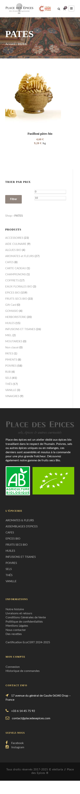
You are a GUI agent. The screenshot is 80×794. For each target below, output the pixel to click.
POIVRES (11, 365)
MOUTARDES (13, 341)
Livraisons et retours (19, 613)
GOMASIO (11, 311)
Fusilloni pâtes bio (40, 133)
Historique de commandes (23, 670)
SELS (8, 378)
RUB (8, 372)
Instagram (17, 747)
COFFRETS (12, 280)
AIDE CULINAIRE (15, 244)
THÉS (8, 384)
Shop (8, 215)
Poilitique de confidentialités (24, 621)
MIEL (8, 335)
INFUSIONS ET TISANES (20, 329)
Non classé (12, 347)
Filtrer (13, 199)
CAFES (9, 262)
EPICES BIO (12, 292)
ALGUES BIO (13, 250)
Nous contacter (16, 629)
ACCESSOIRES (14, 238)
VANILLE (10, 390)
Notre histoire (15, 609)
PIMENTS (11, 359)
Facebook (17, 743)
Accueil (10, 44)
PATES (9, 353)
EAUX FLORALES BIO (18, 286)
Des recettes (14, 634)
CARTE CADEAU (15, 268)
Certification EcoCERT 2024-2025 (28, 642)
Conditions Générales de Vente (26, 617)
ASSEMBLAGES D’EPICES (22, 526)
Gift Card (10, 305)
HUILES (10, 323)
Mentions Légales (17, 625)
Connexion (13, 666)
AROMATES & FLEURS (20, 520)
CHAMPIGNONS (15, 274)
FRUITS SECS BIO (16, 298)
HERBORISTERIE (15, 317)
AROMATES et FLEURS (19, 256)
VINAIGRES (12, 396)
